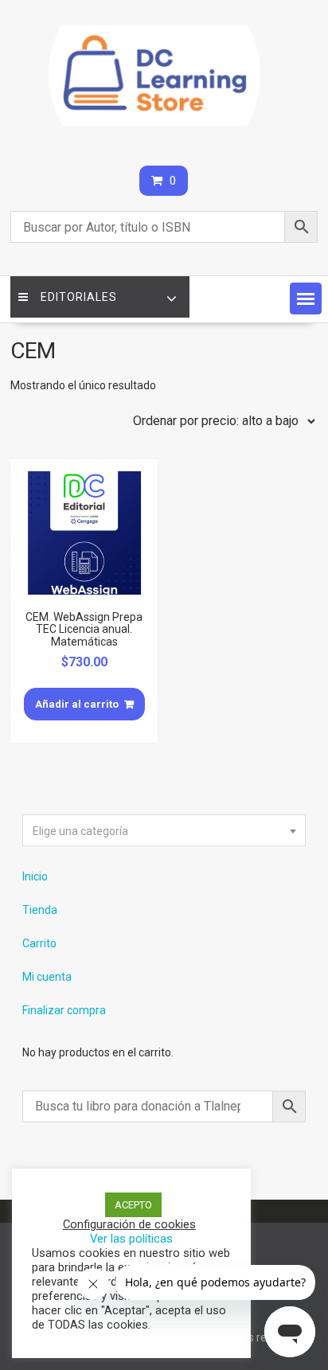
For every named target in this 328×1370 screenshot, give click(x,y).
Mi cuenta (47, 976)
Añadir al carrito (77, 704)
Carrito (39, 943)
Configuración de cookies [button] (129, 1224)
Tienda (39, 910)
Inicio (35, 876)
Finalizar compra (64, 1010)
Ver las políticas (131, 1238)
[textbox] (164, 831)
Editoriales (79, 297)
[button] (306, 298)
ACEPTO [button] (133, 1205)
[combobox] (164, 830)
